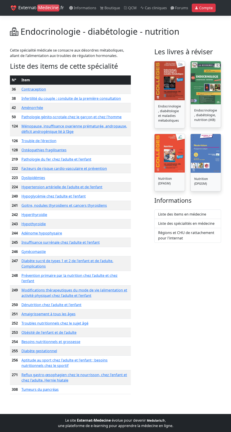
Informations (84, 7)
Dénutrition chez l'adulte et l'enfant (51, 304)
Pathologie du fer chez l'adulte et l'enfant (56, 159)
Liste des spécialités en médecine (186, 223)
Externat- (40, 8)
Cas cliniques (155, 7)
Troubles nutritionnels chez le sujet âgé (54, 323)
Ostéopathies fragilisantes (44, 150)
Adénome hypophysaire (41, 233)
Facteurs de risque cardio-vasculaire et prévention (64, 168)
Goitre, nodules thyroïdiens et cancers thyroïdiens (64, 205)
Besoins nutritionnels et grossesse (50, 341)
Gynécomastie (33, 251)
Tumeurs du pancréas (40, 389)
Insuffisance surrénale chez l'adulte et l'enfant (60, 242)
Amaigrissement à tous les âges (48, 313)
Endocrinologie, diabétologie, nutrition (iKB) (205, 115)
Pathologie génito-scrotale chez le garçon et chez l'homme (71, 116)
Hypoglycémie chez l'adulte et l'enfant (53, 196)
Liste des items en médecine (182, 214)
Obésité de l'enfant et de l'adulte (48, 332)
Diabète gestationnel (39, 350)
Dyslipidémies (33, 177)
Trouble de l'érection (38, 140)
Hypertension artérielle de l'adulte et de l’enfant (61, 186)
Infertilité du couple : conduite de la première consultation (71, 98)
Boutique (112, 7)
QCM (132, 7)
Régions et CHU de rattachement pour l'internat (186, 235)
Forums (181, 7)
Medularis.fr (156, 420)
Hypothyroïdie (33, 223)
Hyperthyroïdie (34, 214)
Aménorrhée (32, 107)
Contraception (33, 89)
